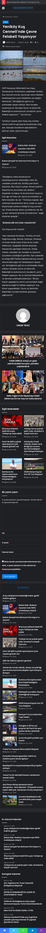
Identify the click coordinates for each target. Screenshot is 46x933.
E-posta (6, 543)
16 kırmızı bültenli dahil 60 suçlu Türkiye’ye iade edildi (12, 431)
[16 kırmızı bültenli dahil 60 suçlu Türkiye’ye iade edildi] (12, 420)
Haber (15, 17)
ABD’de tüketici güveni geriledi (17, 660)
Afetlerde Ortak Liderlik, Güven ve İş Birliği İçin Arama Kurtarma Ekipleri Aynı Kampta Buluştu (33, 446)
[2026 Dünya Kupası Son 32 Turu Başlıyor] (34, 463)
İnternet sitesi (7, 552)
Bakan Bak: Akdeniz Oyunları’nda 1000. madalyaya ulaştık (27, 148)
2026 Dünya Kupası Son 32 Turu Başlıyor (33, 473)
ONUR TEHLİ (10, 42)
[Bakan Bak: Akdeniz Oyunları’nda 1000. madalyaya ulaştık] (9, 148)
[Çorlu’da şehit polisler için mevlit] (10, 741)
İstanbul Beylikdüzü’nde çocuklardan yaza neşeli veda (30, 799)
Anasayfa (8, 17)
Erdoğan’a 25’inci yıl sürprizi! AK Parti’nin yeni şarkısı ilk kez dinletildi (30, 728)
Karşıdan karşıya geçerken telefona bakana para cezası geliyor (19, 757)
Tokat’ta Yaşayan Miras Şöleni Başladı (21, 749)
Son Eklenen (23, 587)
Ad (4, 533)
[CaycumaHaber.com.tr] (23, 7)
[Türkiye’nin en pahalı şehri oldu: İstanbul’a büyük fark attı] (34, 420)
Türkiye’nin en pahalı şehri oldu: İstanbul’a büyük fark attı (34, 431)
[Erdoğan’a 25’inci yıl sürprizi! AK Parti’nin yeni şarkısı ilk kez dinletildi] (10, 729)
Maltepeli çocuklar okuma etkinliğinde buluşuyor (31, 693)
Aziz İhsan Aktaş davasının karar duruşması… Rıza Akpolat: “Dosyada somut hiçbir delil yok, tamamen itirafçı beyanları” (23, 787)
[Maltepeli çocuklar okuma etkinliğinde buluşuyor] (10, 695)
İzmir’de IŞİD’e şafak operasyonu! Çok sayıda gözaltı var (11, 444)
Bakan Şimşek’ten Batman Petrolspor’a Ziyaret (25, 2)
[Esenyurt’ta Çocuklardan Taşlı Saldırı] (10, 718)
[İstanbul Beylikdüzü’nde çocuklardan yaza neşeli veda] (10, 800)
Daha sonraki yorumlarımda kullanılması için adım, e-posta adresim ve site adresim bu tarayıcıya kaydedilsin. (21, 565)
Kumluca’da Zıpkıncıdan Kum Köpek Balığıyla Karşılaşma (10, 475)
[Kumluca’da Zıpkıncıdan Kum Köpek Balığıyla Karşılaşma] (12, 463)
